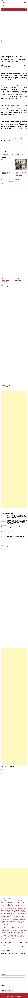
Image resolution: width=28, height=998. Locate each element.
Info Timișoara (14, 995)
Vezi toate (4, 543)
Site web (3, 985)
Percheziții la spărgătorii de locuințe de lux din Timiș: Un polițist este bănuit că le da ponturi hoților (13, 913)
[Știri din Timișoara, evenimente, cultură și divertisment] (5, 7)
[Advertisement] (14, 26)
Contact (20, 2)
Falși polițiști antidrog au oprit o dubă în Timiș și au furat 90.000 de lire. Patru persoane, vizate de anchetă (13, 902)
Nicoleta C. (6, 65)
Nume (3, 974)
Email (2, 980)
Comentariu (4, 958)
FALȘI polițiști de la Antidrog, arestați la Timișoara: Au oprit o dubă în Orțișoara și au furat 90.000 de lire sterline (13, 905)
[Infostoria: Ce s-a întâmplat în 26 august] (3, 538)
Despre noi (14, 2)
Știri (2, 509)
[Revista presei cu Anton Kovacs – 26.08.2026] (3, 533)
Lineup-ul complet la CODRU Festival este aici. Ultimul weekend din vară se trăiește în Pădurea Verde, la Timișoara (13, 923)
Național (7, 509)
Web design (5, 995)
